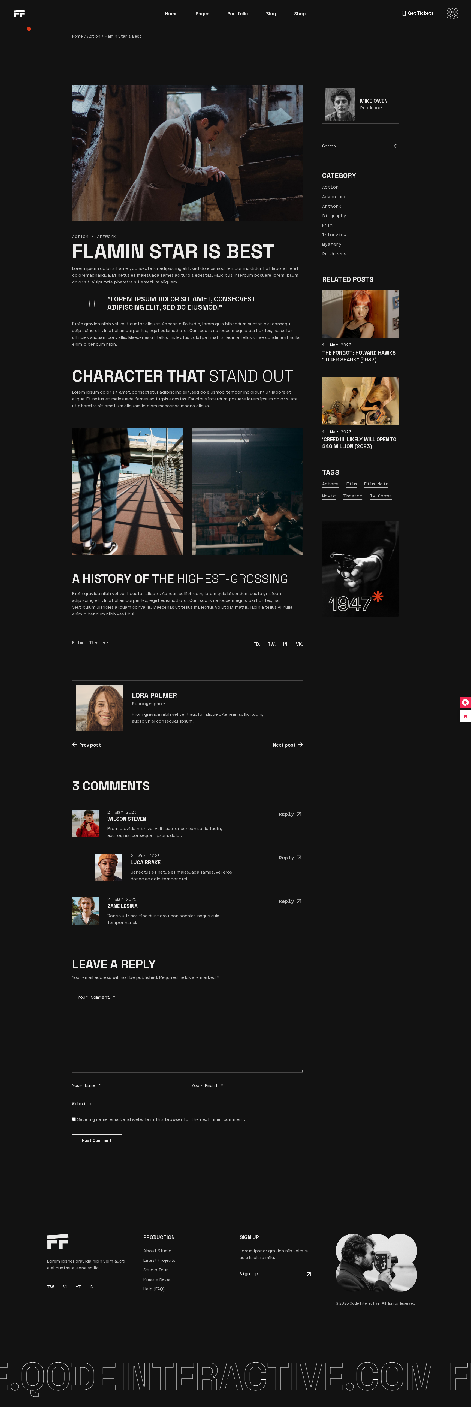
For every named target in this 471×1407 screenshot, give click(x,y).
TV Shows (381, 496)
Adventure (334, 196)
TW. (51, 1287)
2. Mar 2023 (122, 812)
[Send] (308, 1274)
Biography (334, 215)
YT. (79, 1287)
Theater (98, 642)
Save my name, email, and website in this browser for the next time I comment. (161, 1119)
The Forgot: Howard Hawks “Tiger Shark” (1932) (359, 356)
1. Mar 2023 (337, 345)
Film (77, 642)
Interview (334, 235)
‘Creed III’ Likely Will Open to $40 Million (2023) (359, 443)
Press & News (156, 1279)
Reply (286, 814)
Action (93, 36)
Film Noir (376, 484)
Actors (330, 484)
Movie (329, 496)
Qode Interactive (365, 1303)
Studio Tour (155, 1270)
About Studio (157, 1251)
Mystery (332, 244)
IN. (92, 1287)
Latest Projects (159, 1260)
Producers (334, 254)
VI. (65, 1287)
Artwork (106, 236)
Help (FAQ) (154, 1289)
